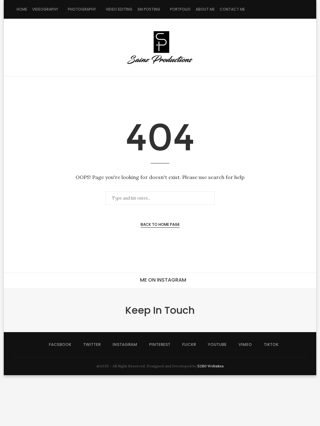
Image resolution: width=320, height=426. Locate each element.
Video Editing (119, 9)
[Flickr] (282, 9)
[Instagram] (269, 9)
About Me (205, 9)
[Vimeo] (295, 9)
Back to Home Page (160, 224)
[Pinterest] (276, 9)
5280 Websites (211, 366)
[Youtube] (289, 9)
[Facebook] (256, 9)
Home (22, 9)
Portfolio (180, 9)
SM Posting (149, 9)
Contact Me (232, 9)
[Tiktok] (302, 9)
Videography (45, 9)
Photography (82, 9)
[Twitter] (262, 9)
